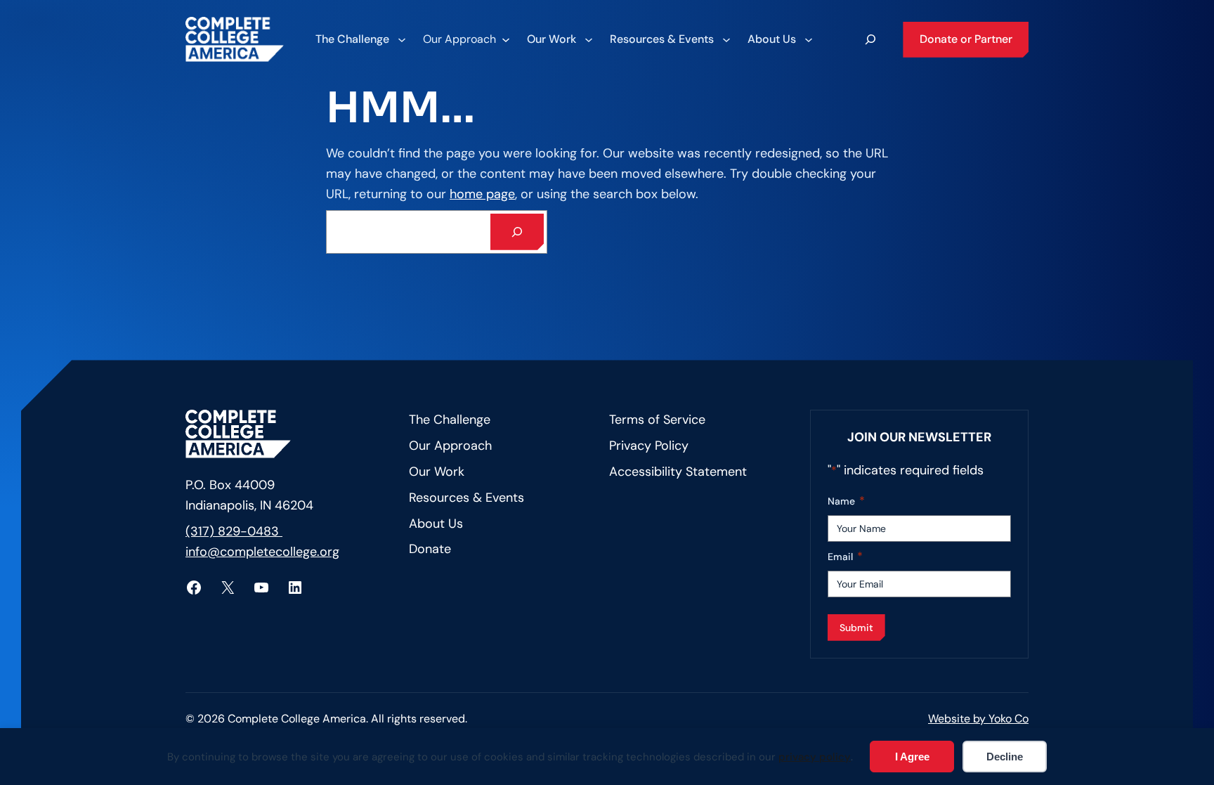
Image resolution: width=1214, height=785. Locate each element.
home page (482, 194)
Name (846, 500)
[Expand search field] (870, 39)
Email (845, 556)
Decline (1004, 757)
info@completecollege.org (262, 551)
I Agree (912, 757)
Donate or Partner (966, 39)
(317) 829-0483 (233, 531)
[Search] (517, 232)
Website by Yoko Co (978, 718)
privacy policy (814, 757)
